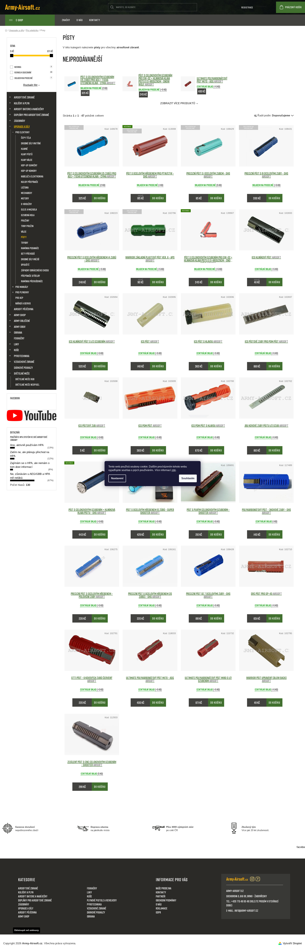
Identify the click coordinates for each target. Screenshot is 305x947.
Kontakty (161, 892)
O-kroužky (26, 204)
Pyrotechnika (21, 356)
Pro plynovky (22, 292)
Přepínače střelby (30, 275)
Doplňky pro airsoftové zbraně (31, 115)
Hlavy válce (26, 159)
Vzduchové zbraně (24, 361)
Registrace (247, 7)
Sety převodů (28, 253)
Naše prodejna (163, 888)
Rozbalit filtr (30, 85)
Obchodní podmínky (166, 900)
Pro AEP (19, 297)
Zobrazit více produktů (178, 103)
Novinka (33, 66)
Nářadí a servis (23, 303)
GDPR (158, 912)
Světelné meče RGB (24, 379)
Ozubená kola (27, 215)
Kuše (16, 350)
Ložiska (24, 187)
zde (174, 470)
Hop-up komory (29, 170)
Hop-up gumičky (29, 165)
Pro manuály (21, 286)
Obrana (18, 332)
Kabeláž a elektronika (32, 176)
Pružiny (25, 220)
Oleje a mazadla (29, 209)
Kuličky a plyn (21, 103)
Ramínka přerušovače (32, 281)
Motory (25, 198)
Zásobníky (19, 120)
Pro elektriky (22, 132)
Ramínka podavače (30, 248)
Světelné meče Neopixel (27, 384)
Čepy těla (26, 137)
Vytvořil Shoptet (292, 943)
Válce (23, 231)
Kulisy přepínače (29, 181)
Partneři (160, 896)
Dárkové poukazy (23, 367)
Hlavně (24, 148)
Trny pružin (27, 226)
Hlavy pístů (27, 154)
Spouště (25, 264)
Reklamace (161, 908)
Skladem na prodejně (33, 78)
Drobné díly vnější (30, 259)
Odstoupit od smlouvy (26, 930)
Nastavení (117, 478)
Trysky (24, 242)
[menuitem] (66, 20)
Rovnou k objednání (33, 72)
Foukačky (19, 338)
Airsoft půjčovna (23, 309)
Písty (23, 237)
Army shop (20, 315)
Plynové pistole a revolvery (102, 900)
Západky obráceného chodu (35, 270)
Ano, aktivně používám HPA (27, 445)
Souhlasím (187, 478)
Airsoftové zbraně (24, 97)
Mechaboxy (26, 193)
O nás (159, 904)
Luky (16, 344)
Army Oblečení (22, 321)
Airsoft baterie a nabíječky (29, 109)
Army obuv (19, 326)
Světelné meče (22, 373)
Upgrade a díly (22, 126)
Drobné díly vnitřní (31, 143)
